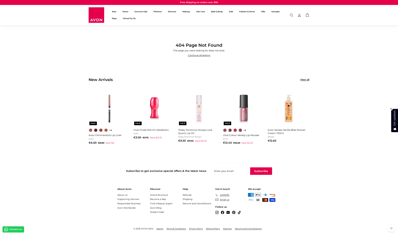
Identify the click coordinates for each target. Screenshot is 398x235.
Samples (275, 11)
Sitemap (227, 228)
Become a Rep (158, 199)
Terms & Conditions (176, 228)
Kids (231, 11)
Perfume (157, 11)
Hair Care (200, 11)
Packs (125, 11)
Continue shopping (199, 55)
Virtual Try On (129, 18)
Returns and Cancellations (197, 203)
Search (159, 228)
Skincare (172, 11)
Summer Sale (140, 11)
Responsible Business (129, 203)
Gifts (263, 11)
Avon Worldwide (126, 207)
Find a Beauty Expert (161, 203)
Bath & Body (217, 11)
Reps (114, 18)
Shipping (187, 199)
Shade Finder (157, 212)
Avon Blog (156, 207)
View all (304, 79)
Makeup (186, 11)
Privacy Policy (196, 228)
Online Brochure (159, 195)
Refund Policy (213, 228)
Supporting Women (128, 199)
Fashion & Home (247, 11)
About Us (122, 195)
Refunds (187, 195)
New (114, 11)
